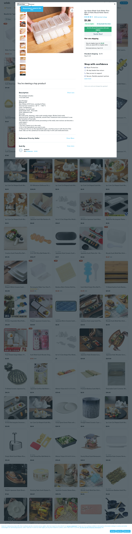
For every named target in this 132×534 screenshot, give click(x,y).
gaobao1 (26, 149)
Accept (113, 531)
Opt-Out (119, 531)
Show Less (70, 93)
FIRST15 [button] (98, 30)
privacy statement (72, 526)
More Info (127, 531)
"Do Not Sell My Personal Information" (90, 527)
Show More (70, 138)
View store (70, 146)
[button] (114, 4)
